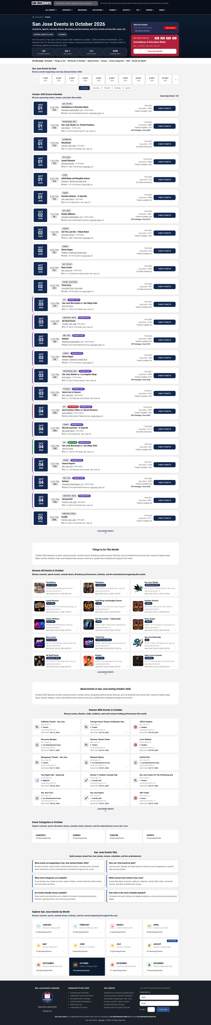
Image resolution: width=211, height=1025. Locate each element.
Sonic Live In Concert (71, 392)
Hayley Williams (68, 214)
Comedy (112, 10)
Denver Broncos (90, 410)
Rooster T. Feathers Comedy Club (73, 181)
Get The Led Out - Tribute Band (75, 232)
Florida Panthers (87, 125)
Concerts (66, 10)
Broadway (82, 10)
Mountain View (95, 113)
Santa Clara (95, 416)
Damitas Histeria (68, 196)
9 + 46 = (143, 1009)
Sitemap (102, 1020)
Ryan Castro (66, 267)
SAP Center (65, 128)
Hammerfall (67, 499)
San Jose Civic (66, 270)
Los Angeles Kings (88, 374)
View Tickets (164, 108)
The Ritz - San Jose (68, 146)
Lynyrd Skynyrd (68, 160)
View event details (155, 51)
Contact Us (47, 1011)
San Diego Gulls (90, 303)
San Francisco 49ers (71, 410)
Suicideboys (66, 107)
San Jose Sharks (68, 125)
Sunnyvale (86, 184)
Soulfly (64, 517)
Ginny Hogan (67, 249)
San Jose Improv (67, 199)
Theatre (107, 88)
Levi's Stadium (67, 413)
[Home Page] (41, 3)
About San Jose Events (47, 1007)
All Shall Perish (68, 321)
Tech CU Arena (67, 306)
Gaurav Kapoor (68, 463)
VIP (137, 10)
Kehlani (65, 339)
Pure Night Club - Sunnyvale (71, 288)
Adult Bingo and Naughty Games (75, 178)
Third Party (66, 285)
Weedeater (66, 143)
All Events (50, 10)
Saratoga (86, 167)
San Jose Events (37, 17)
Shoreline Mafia (81, 107)
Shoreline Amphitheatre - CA (72, 110)
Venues (149, 10)
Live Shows (97, 10)
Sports (126, 10)
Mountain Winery (67, 164)
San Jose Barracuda (71, 303)
